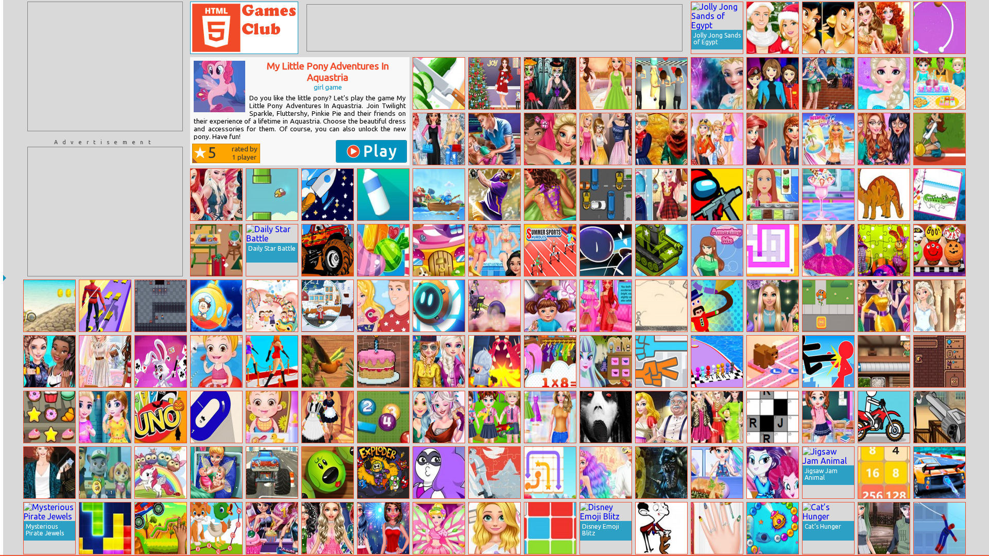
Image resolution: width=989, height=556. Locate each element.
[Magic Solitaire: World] (160, 361)
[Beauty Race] (272, 361)
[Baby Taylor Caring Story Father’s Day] (717, 472)
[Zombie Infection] (661, 472)
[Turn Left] (216, 417)
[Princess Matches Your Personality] (605, 306)
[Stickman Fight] (828, 361)
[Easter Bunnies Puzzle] (884, 250)
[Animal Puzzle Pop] (327, 472)
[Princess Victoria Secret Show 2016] (216, 194)
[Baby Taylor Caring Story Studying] (828, 417)
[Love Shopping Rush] (661, 83)
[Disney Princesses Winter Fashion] (439, 139)
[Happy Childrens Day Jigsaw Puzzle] (272, 306)
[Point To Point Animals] (216, 528)
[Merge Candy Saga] (383, 250)
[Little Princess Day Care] (550, 306)
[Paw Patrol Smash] (105, 472)
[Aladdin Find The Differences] (828, 28)
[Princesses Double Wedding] (939, 306)
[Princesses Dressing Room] (772, 139)
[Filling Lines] (550, 472)
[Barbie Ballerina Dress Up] (828, 250)
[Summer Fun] (828, 83)
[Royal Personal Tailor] (661, 417)
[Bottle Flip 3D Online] (383, 194)
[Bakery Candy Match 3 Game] (49, 417)
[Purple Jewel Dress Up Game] (439, 472)
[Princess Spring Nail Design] (717, 528)
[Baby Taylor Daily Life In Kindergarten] (494, 417)
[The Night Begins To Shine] (494, 306)
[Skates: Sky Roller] (105, 306)
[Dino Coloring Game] (884, 194)
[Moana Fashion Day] (550, 139)
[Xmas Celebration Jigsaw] (327, 306)
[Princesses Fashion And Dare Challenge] (105, 361)
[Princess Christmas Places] (383, 528)
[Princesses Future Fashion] (439, 417)
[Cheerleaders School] (939, 139)
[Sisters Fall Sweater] (661, 139)
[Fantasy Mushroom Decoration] (439, 250)
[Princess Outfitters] (550, 417)
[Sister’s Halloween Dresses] (550, 83)
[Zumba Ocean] (772, 528)
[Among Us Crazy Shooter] (717, 194)
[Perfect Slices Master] (439, 83)
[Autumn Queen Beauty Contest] (884, 28)
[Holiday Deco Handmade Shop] (494, 83)
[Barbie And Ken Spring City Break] (383, 306)
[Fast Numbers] (383, 417)
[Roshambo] (661, 361)
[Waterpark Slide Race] (717, 361)
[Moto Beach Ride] (49, 306)
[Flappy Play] (272, 194)
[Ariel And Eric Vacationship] (605, 472)
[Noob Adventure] (160, 306)
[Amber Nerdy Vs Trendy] (327, 528)
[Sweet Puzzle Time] (383, 361)
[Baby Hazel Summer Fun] (216, 361)
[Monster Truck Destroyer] (327, 250)
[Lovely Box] (439, 306)
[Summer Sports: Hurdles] (550, 250)
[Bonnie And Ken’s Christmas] (772, 28)
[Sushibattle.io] (884, 361)
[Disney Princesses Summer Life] (494, 250)
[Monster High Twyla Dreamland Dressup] (605, 361)
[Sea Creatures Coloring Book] (939, 194)
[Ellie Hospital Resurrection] (494, 139)
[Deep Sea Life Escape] (216, 306)
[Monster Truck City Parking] (272, 472)
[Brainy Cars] (160, 528)
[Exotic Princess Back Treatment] (550, 194)
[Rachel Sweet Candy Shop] (272, 528)
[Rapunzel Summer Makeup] (494, 528)
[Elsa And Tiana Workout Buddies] (49, 361)
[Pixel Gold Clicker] (939, 361)
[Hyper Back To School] (216, 250)
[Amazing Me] (717, 250)
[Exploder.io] (383, 472)
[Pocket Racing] (884, 417)
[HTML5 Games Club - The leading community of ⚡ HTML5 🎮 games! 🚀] (244, 28)
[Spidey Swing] (939, 528)
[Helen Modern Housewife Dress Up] (49, 472)
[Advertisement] (105, 66)
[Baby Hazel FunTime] (272, 417)
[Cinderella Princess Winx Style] (439, 528)
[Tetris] (105, 528)
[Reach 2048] (884, 472)
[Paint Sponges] (772, 250)
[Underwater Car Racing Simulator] (939, 472)
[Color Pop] (550, 528)
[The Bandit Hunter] (939, 417)
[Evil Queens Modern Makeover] (605, 139)
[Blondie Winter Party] (772, 306)
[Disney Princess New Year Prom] (884, 306)
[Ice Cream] (772, 194)
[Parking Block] (605, 194)
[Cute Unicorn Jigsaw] (160, 472)
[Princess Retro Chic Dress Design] (605, 83)
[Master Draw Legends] (717, 306)
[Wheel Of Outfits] (661, 194)
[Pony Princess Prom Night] (772, 472)
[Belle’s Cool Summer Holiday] (828, 194)
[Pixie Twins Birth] (216, 472)
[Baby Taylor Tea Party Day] (939, 83)
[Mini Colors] (605, 250)
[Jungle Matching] (327, 361)
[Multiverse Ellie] (717, 139)
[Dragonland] (494, 361)
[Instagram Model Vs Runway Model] (717, 417)
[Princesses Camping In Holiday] (439, 361)
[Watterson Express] (828, 306)
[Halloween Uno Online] (160, 417)
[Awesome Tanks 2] (661, 250)
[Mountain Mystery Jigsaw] (494, 472)
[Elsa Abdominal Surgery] (884, 83)
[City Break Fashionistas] (884, 139)
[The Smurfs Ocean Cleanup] (439, 194)
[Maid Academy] (327, 417)
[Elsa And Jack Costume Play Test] (884, 528)
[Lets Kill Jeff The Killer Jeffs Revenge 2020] (605, 417)
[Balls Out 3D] (939, 28)
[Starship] (327, 194)
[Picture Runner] (661, 306)
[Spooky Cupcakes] (939, 250)
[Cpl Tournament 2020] (494, 194)
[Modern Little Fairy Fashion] (105, 417)
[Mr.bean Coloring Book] (661, 528)
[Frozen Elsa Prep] (717, 83)
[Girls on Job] (772, 83)
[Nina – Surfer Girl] (828, 139)
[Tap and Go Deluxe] (772, 361)
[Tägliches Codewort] (772, 417)
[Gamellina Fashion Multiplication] (550, 361)
